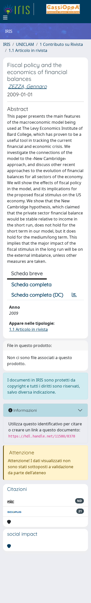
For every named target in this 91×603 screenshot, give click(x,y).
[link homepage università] (63, 9)
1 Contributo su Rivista (61, 44)
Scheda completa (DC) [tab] (37, 295)
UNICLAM (25, 44)
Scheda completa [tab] (31, 284)
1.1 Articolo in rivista (28, 50)
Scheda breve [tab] (27, 273)
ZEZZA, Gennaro (27, 86)
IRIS (6, 44)
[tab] (74, 295)
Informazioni (24, 410)
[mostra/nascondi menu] (5, 17)
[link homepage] (18, 9)
